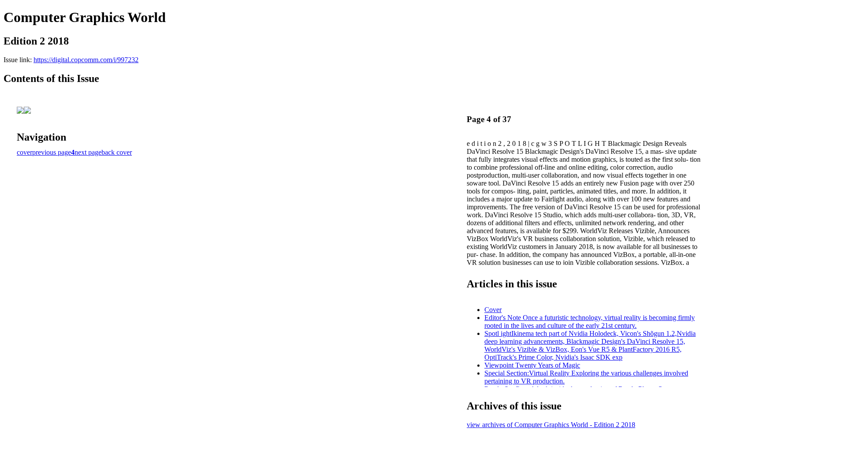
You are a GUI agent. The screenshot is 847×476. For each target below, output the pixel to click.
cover (24, 152)
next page (88, 152)
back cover (116, 152)
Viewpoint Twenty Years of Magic (532, 365)
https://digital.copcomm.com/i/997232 (86, 59)
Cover (493, 309)
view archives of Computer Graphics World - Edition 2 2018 (551, 424)
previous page (51, 152)
